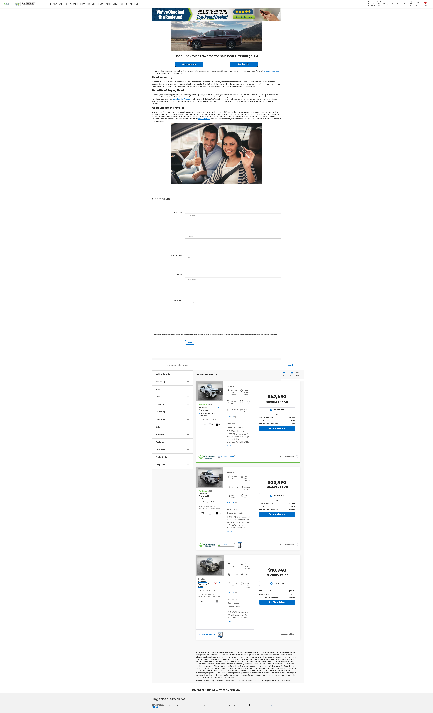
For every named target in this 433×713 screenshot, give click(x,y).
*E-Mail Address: (176, 255)
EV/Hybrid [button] (63, 4)
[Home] (50, 4)
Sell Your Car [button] (97, 4)
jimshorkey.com (270, 705)
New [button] (55, 4)
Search (290, 365)
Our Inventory (189, 64)
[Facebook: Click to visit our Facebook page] (152, 707)
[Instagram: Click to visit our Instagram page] (157, 707)
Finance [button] (108, 4)
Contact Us (243, 64)
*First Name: (177, 212)
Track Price (278, 410)
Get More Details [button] (277, 429)
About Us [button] (134, 4)
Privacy (194, 705)
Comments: (178, 300)
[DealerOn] (158, 705)
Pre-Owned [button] (73, 4)
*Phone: (179, 274)
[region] (277, 420)
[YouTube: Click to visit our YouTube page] (154, 707)
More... (230, 446)
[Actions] (219, 408)
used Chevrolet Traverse (181, 99)
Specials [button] (124, 4)
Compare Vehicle (287, 456)
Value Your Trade (204, 119)
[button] (220, 391)
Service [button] (116, 4)
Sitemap (188, 705)
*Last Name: (178, 234)
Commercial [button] (85, 4)
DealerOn (181, 705)
